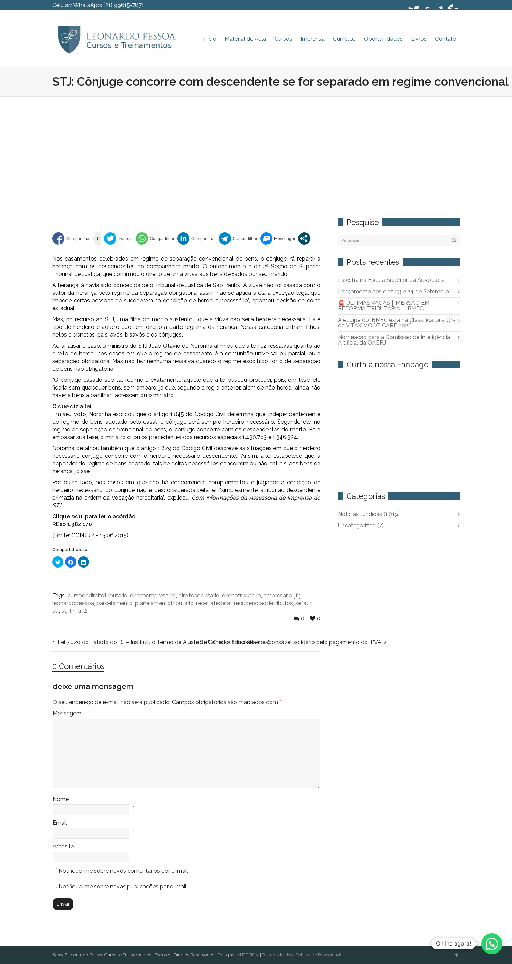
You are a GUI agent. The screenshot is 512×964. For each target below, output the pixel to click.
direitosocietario (198, 595)
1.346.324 (285, 437)
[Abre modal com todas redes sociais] (304, 238)
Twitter (408, 5)
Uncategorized (361, 525)
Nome (61, 799)
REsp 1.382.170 (72, 524)
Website (63, 846)
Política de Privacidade (319, 954)
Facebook (418, 5)
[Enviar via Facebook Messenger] (277, 238)
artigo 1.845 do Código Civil (190, 414)
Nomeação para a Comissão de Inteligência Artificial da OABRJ (394, 340)
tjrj (73, 611)
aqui (77, 516)
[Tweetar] (118, 238)
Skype (429, 5)
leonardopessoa (73, 603)
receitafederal (214, 603)
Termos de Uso (277, 954)
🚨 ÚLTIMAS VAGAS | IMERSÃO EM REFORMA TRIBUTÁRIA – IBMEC (383, 306)
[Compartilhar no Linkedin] (196, 238)
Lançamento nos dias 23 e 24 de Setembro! (394, 291)
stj (64, 611)
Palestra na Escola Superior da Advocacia (391, 280)
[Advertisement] (256, 149)
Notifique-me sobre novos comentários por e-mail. (124, 870)
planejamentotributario (164, 603)
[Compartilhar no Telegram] (238, 238)
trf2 (82, 611)
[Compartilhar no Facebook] (71, 238)
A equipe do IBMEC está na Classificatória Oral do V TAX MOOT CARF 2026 (397, 323)
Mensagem (67, 713)
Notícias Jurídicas (369, 514)
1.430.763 (254, 437)
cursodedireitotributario (97, 595)
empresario (277, 595)
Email (60, 822)
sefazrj (303, 603)
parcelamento (114, 603)
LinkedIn (439, 5)
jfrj (298, 595)
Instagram (459, 5)
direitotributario (241, 595)
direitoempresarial (153, 595)
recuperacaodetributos (263, 603)
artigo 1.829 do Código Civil (176, 448)
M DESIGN (248, 954)
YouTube (449, 5)
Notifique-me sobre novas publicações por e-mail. (123, 886)
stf (55, 611)
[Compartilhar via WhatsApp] (155, 238)
